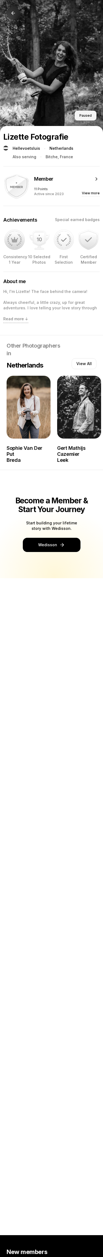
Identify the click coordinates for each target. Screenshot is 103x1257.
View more (91, 193)
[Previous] (13, 13)
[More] (96, 179)
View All (84, 363)
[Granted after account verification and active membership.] (88, 240)
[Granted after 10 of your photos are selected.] (39, 240)
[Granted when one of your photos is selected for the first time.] (64, 240)
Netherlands (61, 148)
